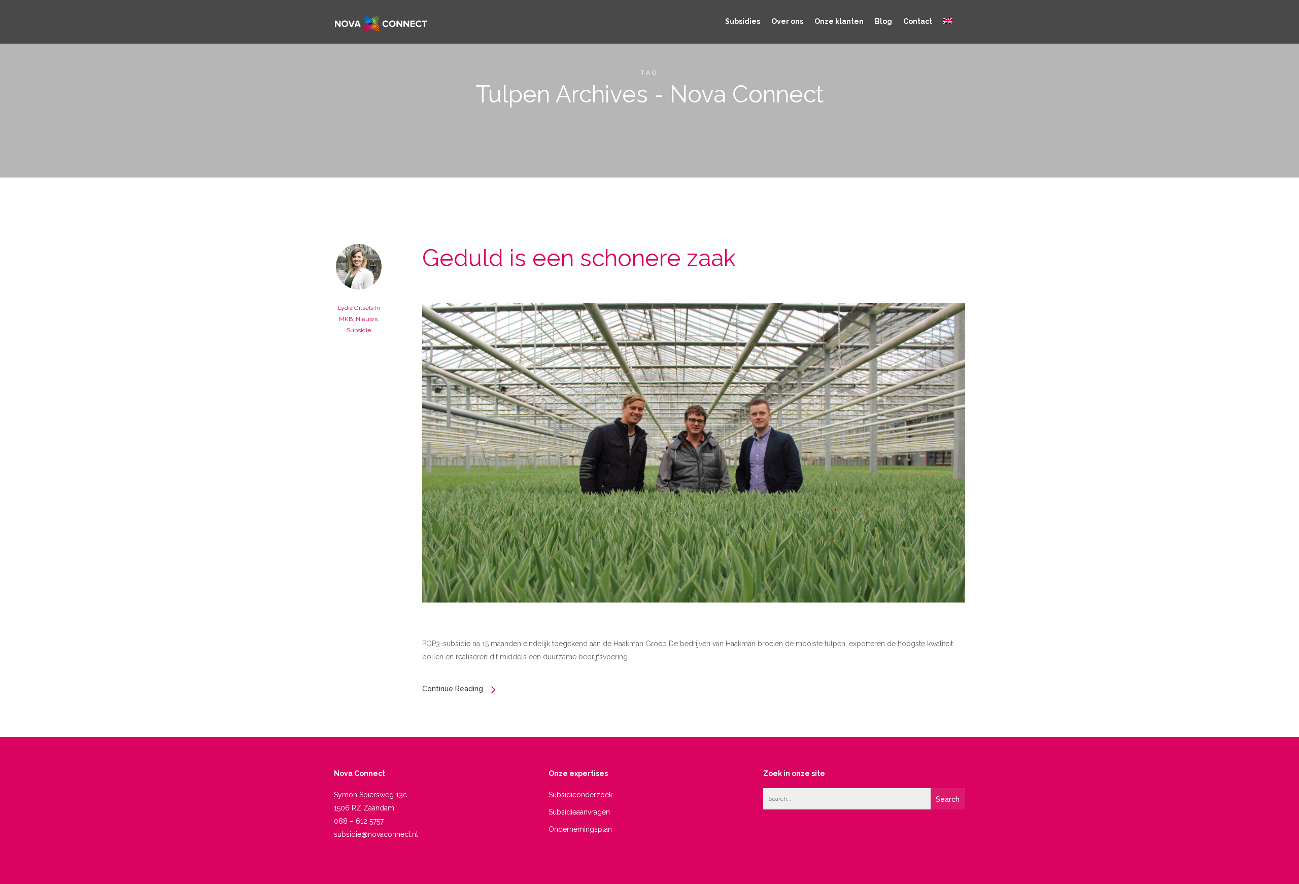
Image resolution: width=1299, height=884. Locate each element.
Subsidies (742, 21)
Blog (883, 21)
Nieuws (367, 319)
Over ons (787, 21)
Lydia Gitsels (355, 307)
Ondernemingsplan (580, 829)
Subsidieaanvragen (579, 812)
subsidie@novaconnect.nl (376, 834)
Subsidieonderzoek (580, 795)
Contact (917, 21)
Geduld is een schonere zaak (579, 258)
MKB (346, 319)
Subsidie (359, 330)
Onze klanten (839, 21)
